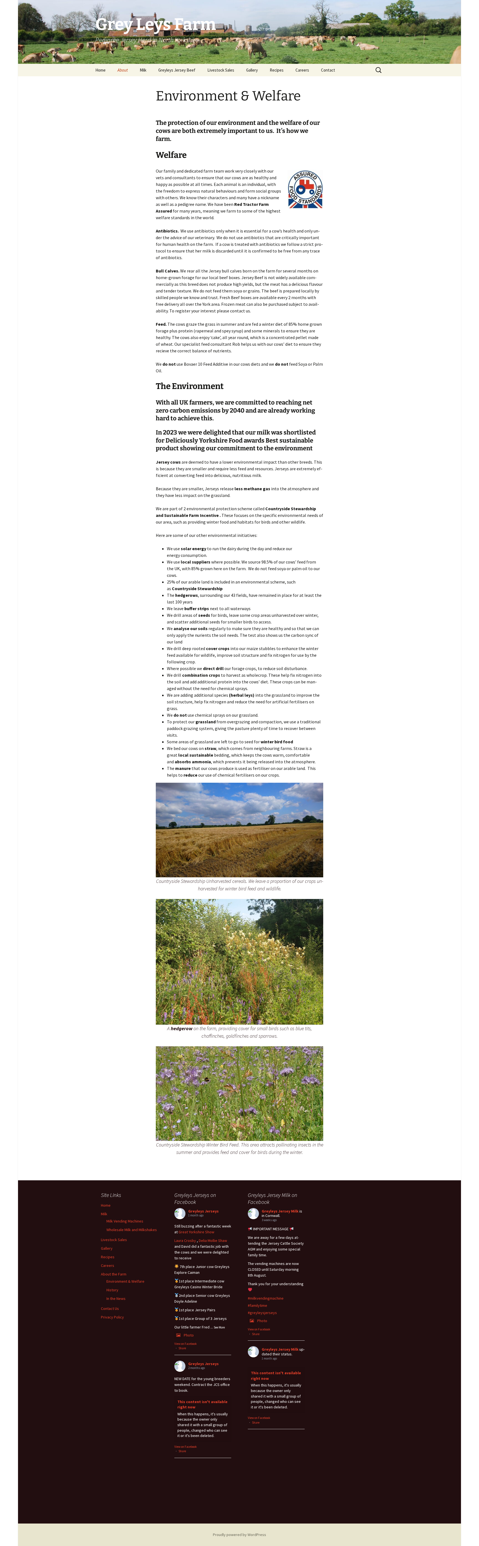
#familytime (257, 1305)
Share (182, 1348)
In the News (116, 1298)
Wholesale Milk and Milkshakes (131, 1229)
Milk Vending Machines (124, 1221)
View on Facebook (185, 1344)
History (112, 1289)
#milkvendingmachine (266, 1298)
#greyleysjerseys (262, 1312)
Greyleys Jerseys (203, 1211)
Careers (302, 70)
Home (100, 70)
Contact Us (110, 1308)
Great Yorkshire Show (196, 1231)
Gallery (252, 70)
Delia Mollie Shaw (213, 1240)
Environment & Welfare (125, 1281)
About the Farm (113, 1274)
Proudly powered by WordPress (239, 1534)
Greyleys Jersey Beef (176, 70)
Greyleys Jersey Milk (280, 1211)
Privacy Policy (112, 1317)
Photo (189, 1335)
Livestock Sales (220, 70)
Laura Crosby (185, 1240)
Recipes (277, 70)
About (123, 70)
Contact (328, 70)
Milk (143, 70)
